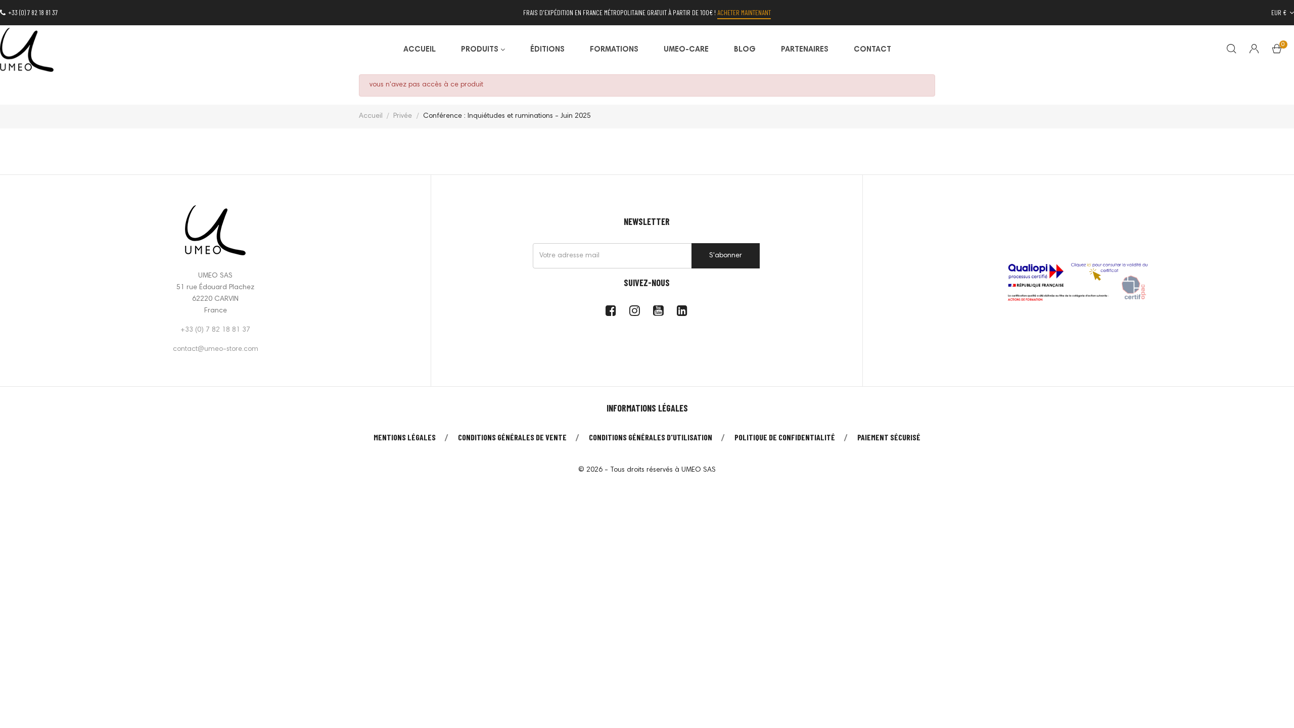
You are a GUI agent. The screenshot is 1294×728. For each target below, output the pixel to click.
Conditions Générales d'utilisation (650, 437)
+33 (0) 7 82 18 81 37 (33, 12)
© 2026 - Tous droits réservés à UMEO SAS (647, 470)
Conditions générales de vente (512, 437)
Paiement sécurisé (888, 437)
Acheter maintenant (744, 12)
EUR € (1279, 12)
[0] (1276, 51)
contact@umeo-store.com (215, 349)
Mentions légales (405, 437)
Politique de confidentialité (784, 437)
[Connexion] (1254, 50)
